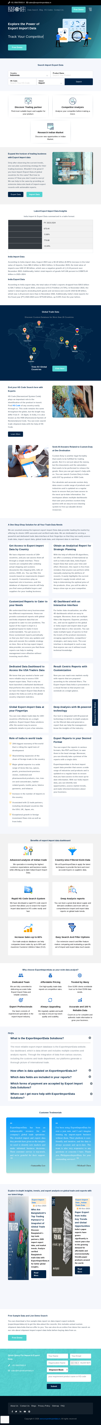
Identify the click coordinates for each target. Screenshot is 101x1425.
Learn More (15, 434)
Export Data (16, 194)
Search (79, 82)
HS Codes (48, 10)
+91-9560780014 (18, 1365)
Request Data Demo (95, 712)
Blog (41, 10)
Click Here (59, 368)
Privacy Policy (44, 1406)
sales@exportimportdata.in (22, 1371)
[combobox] (75, 1363)
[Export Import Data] (14, 9)
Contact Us (59, 10)
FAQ (63, 1406)
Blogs (33, 1406)
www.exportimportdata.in (50, 1419)
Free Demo (79, 9)
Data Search (32, 10)
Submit (54, 1386)
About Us (14, 1406)
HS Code (17, 405)
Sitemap (55, 1406)
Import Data (34, 194)
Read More (36, 1270)
